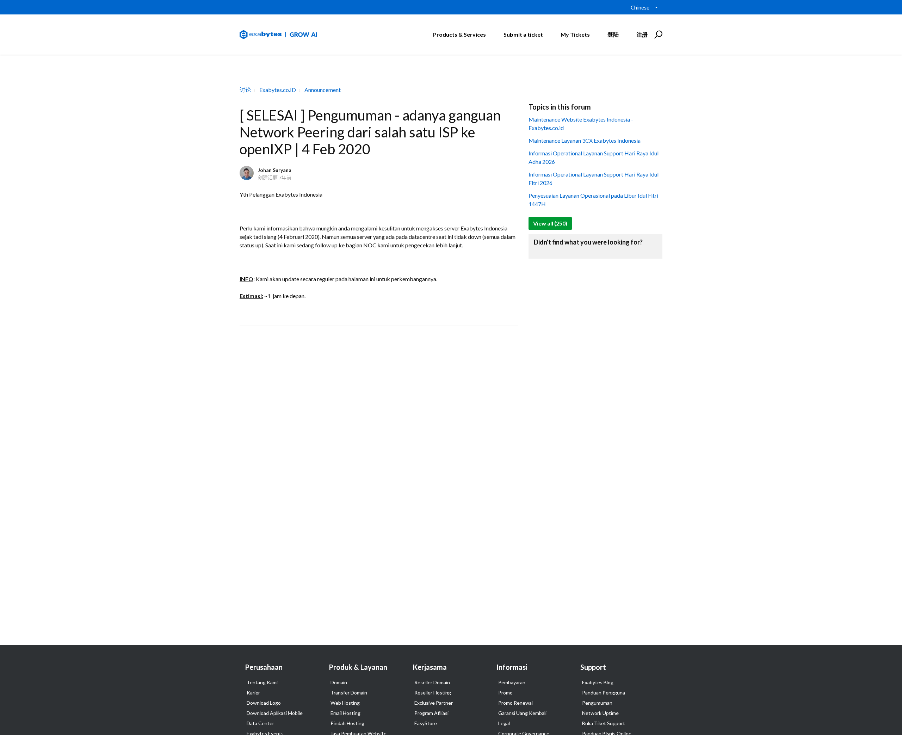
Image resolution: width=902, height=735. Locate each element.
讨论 (245, 89)
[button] (657, 34)
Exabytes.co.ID (277, 89)
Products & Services (459, 34)
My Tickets (575, 34)
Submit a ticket (523, 34)
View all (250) (550, 223)
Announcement (322, 89)
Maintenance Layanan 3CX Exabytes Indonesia (585, 140)
